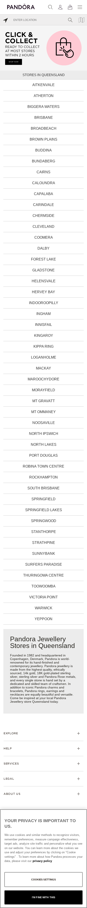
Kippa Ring (43, 346)
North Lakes (43, 444)
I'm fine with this (43, 897)
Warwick (43, 608)
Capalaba (43, 194)
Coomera (43, 237)
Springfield (43, 499)
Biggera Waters (43, 107)
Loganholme (43, 357)
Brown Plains (43, 139)
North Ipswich (43, 434)
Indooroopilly (43, 303)
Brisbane (43, 117)
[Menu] (80, 7)
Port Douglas (43, 455)
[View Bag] (70, 7)
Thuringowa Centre (43, 575)
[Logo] (21, 5)
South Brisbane (43, 488)
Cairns (43, 172)
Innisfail (43, 325)
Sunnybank (43, 553)
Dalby (43, 248)
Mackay (43, 368)
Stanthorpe (43, 532)
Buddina (43, 150)
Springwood (43, 521)
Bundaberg (43, 161)
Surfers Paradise (43, 564)
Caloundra (43, 183)
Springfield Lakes (43, 510)
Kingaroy (43, 335)
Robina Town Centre (43, 466)
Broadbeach (43, 128)
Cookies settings (43, 879)
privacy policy (42, 861)
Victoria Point (43, 597)
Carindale (43, 205)
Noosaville (43, 423)
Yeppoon (43, 619)
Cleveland (43, 226)
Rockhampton (43, 477)
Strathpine (43, 543)
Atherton (44, 96)
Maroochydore (43, 379)
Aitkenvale (43, 85)
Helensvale (44, 281)
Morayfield (43, 390)
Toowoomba (43, 586)
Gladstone (43, 270)
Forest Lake (43, 259)
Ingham (43, 314)
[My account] (60, 7)
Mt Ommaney (43, 412)
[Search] (50, 7)
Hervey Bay (43, 292)
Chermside (43, 216)
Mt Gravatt (43, 401)
